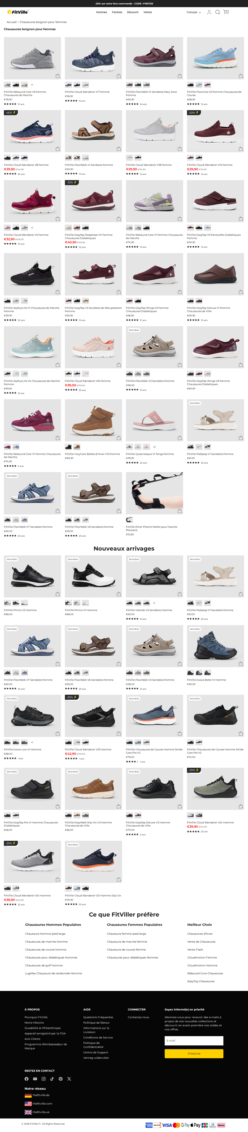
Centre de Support (95, 1052)
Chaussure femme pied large (126, 933)
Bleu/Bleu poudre (76, 888)
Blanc (24, 603)
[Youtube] (35, 1078)
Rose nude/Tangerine (85, 374)
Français (192, 12)
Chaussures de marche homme (46, 941)
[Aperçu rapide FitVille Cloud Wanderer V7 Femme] (118, 76)
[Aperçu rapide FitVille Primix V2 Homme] (57, 594)
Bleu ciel (198, 85)
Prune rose (7, 228)
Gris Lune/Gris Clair (76, 742)
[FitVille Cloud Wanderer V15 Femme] (215, 131)
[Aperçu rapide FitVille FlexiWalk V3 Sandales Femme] (179, 365)
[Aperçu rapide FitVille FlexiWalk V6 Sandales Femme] (118, 511)
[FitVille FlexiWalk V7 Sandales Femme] (32, 493)
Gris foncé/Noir (7, 742)
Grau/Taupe (146, 374)
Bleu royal (85, 742)
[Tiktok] (52, 1078)
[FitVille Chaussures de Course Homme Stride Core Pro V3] (154, 716)
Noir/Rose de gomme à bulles (68, 374)
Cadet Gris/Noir (15, 888)
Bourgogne (190, 228)
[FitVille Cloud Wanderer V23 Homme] (93, 716)
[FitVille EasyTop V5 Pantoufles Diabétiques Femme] (215, 201)
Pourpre (129, 228)
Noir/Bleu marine (207, 673)
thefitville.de (41, 1095)
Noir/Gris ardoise (76, 158)
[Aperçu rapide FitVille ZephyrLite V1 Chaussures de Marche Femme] (57, 292)
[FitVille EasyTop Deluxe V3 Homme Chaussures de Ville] (154, 789)
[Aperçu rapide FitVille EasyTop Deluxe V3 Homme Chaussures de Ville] (179, 806)
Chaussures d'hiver (200, 933)
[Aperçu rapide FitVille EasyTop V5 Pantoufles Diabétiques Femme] (241, 219)
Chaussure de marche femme (127, 941)
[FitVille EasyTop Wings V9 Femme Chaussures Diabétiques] (215, 347)
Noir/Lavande (137, 158)
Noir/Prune (7, 374)
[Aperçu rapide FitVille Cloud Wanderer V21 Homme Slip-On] (118, 879)
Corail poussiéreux (146, 447)
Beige (15, 520)
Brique (198, 301)
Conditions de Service (98, 1037)
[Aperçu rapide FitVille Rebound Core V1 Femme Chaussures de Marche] (179, 219)
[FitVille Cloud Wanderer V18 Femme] (154, 131)
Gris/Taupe (146, 85)
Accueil (12, 22)
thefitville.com (42, 1103)
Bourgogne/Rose (129, 85)
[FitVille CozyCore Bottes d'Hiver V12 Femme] (93, 420)
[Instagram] (44, 1078)
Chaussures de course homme (45, 949)
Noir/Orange (190, 742)
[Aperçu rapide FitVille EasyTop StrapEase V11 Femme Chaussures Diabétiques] (118, 219)
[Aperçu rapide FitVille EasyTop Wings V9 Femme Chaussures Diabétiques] (241, 365)
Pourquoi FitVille (36, 1017)
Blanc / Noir (68, 603)
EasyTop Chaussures (200, 981)
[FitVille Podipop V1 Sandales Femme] (215, 420)
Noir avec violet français (24, 158)
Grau (85, 520)
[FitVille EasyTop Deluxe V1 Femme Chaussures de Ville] (215, 274)
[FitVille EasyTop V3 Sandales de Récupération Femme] (93, 274)
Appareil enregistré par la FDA (45, 1033)
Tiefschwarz (68, 520)
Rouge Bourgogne (190, 158)
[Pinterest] (61, 1078)
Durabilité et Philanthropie (43, 1028)
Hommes (101, 12)
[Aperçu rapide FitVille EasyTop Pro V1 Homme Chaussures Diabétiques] (57, 806)
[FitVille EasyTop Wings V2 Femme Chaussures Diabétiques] (154, 274)
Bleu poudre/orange (24, 374)
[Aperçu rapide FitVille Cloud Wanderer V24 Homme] (241, 806)
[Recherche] (218, 12)
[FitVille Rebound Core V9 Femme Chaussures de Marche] (32, 58)
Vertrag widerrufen (96, 1058)
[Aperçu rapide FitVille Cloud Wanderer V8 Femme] (57, 149)
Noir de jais (15, 85)
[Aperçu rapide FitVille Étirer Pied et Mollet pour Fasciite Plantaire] (179, 511)
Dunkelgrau (146, 603)
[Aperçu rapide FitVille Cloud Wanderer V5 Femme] (57, 219)
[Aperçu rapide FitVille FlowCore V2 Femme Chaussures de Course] (241, 76)
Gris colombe (7, 85)
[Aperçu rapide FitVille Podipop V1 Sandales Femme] (241, 438)
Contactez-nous (138, 1017)
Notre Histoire (34, 1022)
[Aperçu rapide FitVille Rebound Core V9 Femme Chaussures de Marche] (57, 76)
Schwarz (129, 374)
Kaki (85, 301)
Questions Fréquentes (98, 1017)
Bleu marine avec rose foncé (15, 158)
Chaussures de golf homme (44, 965)
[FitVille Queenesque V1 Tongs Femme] (154, 420)
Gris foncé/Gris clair (15, 742)
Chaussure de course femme (126, 949)
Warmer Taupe (137, 374)
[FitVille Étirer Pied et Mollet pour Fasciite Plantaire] (154, 493)
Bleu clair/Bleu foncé (137, 742)
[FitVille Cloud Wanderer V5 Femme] (32, 201)
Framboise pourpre (207, 85)
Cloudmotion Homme (202, 965)
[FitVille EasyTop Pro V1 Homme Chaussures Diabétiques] (32, 789)
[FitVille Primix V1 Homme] (93, 576)
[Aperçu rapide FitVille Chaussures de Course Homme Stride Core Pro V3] (179, 733)
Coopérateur (76, 447)
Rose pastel (207, 374)
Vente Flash (195, 949)
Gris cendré (85, 85)
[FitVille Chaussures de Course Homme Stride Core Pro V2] (215, 716)
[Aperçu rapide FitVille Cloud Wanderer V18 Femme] (179, 149)
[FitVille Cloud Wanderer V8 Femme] (32, 131)
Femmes (117, 12)
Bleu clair (15, 447)
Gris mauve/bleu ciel (15, 374)
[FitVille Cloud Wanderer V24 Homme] (215, 789)
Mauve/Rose (15, 301)
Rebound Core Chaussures (205, 973)
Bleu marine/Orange (68, 888)
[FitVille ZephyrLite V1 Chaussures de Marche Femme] (32, 274)
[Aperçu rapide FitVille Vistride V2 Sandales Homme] (179, 594)
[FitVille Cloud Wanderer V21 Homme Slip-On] (93, 862)
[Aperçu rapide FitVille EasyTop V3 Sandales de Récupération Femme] (118, 292)
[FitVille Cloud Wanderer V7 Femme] (93, 58)
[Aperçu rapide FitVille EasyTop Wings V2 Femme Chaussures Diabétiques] (179, 292)
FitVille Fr (35, 1123)
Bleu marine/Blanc (198, 742)
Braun (76, 520)
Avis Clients (32, 1039)
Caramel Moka (24, 85)
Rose (137, 228)
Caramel (76, 815)
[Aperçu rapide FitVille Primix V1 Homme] (118, 594)
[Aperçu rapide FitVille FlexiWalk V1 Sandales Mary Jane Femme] (179, 76)
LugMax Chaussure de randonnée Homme (53, 973)
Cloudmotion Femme (202, 957)
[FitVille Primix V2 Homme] (32, 576)
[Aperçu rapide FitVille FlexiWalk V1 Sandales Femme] (118, 149)
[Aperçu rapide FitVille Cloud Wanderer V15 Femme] (241, 149)
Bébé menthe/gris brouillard (24, 301)
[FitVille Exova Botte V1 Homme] (215, 646)
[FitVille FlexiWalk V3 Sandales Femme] (154, 347)
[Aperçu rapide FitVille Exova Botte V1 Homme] (241, 664)
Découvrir (133, 12)
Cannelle (137, 815)
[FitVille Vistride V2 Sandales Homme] (154, 576)
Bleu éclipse (129, 447)
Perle (85, 158)
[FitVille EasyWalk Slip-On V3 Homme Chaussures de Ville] (93, 789)
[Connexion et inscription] (209, 12)
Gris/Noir (137, 85)
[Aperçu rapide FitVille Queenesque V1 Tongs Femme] (179, 438)
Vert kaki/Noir (198, 815)
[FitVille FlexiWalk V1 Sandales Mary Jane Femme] (154, 58)
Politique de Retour (96, 1022)
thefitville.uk (41, 1112)
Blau (24, 520)
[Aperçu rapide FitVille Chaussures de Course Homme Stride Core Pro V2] (241, 733)
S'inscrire (194, 1053)
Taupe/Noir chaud (24, 742)
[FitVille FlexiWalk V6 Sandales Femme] (93, 493)
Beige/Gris (190, 815)
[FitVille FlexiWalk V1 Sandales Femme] (93, 131)
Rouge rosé (7, 447)
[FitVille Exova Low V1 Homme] (32, 716)
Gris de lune (24, 228)
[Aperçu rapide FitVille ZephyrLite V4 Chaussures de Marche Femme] (57, 365)
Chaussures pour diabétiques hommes (51, 957)
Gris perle (68, 228)
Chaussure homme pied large (45, 933)
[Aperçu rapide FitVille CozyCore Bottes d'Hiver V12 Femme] (118, 438)
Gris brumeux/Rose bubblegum (129, 158)
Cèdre (85, 815)
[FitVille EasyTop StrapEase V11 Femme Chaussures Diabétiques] (93, 201)
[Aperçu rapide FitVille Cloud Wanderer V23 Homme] (118, 733)
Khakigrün (137, 603)
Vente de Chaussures (201, 941)
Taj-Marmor (198, 447)
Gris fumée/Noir (198, 673)
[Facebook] (26, 1078)
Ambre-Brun (68, 158)
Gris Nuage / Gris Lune (76, 603)
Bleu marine (68, 85)
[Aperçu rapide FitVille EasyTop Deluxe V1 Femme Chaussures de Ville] (241, 292)
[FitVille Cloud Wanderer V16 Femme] (93, 347)
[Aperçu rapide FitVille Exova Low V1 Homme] (57, 733)
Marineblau (207, 447)
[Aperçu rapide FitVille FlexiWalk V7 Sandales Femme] (57, 511)
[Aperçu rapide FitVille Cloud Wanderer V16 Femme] (118, 365)
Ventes (148, 12)
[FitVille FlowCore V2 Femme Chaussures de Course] (215, 58)
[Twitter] (69, 1078)
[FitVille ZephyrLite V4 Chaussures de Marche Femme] (32, 347)
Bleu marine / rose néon (76, 374)
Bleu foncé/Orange (146, 742)
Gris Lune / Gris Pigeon (7, 603)
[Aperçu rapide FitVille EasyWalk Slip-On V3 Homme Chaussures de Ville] (118, 806)
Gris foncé (15, 815)
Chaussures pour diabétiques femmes (132, 957)
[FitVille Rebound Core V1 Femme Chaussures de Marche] (154, 201)
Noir (76, 85)
